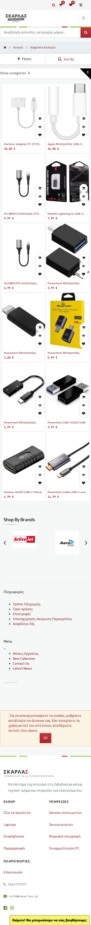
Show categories (13, 73)
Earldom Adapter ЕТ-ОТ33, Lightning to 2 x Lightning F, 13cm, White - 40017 (22, 144)
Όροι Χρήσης (23, 609)
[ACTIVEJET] (24, 539)
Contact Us (21, 663)
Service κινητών (61, 824)
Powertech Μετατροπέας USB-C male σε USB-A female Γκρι (67, 353)
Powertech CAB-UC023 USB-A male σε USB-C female (67, 423)
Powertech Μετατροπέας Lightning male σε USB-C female (20, 353)
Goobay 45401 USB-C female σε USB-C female (23, 492)
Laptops (10, 824)
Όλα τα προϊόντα (17, 812)
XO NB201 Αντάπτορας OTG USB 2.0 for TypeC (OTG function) (21, 214)
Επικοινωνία (13, 872)
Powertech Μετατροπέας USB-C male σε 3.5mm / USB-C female (20, 423)
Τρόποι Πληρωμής (27, 604)
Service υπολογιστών (65, 812)
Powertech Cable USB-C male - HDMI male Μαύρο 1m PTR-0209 (67, 492)
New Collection (24, 658)
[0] (60, 5)
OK (45, 738)
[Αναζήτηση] (85, 32)
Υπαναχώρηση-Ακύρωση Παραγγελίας (42, 619)
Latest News (22, 668)
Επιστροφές (22, 614)
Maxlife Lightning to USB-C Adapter (66, 214)
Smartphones (14, 836)
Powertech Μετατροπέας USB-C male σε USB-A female (67, 283)
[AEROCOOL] (67, 542)
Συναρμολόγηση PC (64, 848)
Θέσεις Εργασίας (26, 653)
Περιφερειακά (14, 848)
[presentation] (5, 543)
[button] (66, 59)
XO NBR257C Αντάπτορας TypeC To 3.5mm (20, 283)
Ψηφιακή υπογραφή (64, 836)
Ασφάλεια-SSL (24, 624)
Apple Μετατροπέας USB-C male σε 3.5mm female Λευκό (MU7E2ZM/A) (67, 144)
